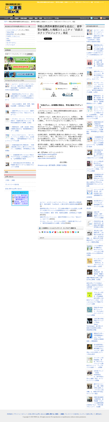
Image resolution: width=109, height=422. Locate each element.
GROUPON (10, 34)
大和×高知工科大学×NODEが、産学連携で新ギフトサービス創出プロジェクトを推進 (22, 164)
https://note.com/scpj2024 (47, 158)
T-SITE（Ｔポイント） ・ (13, 37)
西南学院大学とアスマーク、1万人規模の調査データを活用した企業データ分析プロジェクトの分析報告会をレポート (95, 50)
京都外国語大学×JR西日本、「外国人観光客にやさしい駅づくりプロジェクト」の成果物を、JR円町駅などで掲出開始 (95, 127)
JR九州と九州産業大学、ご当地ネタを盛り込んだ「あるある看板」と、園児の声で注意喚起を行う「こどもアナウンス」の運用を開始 (95, 236)
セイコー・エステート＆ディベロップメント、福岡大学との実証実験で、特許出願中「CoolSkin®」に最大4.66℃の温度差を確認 (95, 35)
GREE (8, 40)
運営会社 (98, 414)
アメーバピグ (10, 45)
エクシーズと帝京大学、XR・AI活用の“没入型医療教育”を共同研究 (95, 193)
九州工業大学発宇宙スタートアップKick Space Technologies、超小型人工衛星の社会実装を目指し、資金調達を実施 (95, 324)
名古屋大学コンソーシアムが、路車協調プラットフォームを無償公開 (95, 204)
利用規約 (10, 414)
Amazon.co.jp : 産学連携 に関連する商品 (52, 165)
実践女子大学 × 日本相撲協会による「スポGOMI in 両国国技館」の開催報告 (95, 337)
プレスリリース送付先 (12, 184)
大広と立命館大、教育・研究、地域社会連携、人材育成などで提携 (60, 213)
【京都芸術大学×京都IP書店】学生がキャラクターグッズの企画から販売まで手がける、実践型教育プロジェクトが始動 (95, 180)
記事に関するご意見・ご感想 (55, 414)
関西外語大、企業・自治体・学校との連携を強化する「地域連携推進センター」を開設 (22, 128)
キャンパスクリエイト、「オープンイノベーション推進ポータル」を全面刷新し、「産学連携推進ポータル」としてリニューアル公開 (95, 112)
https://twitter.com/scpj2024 (47, 154)
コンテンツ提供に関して (87, 414)
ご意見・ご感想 (10, 180)
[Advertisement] (64, 9)
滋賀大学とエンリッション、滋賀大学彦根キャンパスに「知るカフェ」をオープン (22, 112)
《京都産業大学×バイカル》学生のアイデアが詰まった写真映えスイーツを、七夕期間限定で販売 (22, 156)
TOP (5, 21)
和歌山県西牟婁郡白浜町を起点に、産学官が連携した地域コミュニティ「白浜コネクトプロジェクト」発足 (60, 29)
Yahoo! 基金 (10, 32)
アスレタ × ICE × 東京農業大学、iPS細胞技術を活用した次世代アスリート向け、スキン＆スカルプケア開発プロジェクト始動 (95, 298)
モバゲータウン (11, 43)
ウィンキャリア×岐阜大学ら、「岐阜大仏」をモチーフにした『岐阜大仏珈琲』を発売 (95, 262)
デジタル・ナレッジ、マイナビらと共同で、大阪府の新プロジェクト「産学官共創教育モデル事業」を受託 (22, 120)
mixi (7, 38)
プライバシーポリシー (20, 414)
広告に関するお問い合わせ (13, 189)
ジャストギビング (12, 30)
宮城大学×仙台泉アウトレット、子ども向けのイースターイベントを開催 (95, 311)
